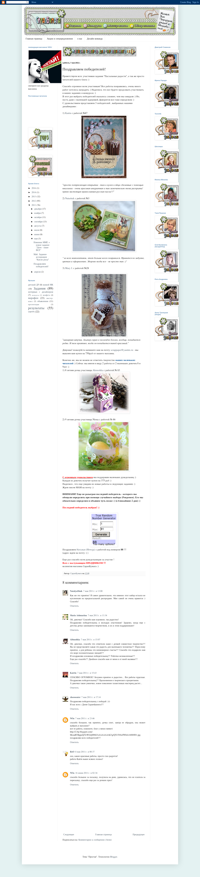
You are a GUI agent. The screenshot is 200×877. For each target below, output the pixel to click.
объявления (42, 301)
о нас (79, 38)
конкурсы (35, 295)
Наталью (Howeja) (86, 549)
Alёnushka (75, 639)
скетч (31, 311)
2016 (34, 188)
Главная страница (34, 38)
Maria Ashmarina (78, 615)
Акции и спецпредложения (60, 38)
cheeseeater (75, 697)
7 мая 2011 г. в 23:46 (85, 718)
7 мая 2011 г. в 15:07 (90, 639)
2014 (34, 192)
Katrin (68, 113)
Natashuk (69, 198)
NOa (72, 718)
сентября (38, 221)
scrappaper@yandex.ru (122, 349)
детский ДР (33, 284)
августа (38, 225)
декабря (38, 208)
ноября (37, 212)
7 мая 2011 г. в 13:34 (97, 615)
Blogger (113, 856)
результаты (36, 307)
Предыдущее (139, 834)
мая (36, 238)
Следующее (68, 834)
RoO (72, 751)
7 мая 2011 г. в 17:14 (91, 697)
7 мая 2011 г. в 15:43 (87, 672)
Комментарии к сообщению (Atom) (95, 839)
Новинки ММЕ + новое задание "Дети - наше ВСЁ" (42, 246)
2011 (34, 205)
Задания (39, 288)
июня (37, 234)
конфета (46, 295)
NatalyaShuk (76, 591)
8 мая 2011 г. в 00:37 (85, 751)
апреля (37, 271)
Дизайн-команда (94, 38)
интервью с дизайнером (40, 291)
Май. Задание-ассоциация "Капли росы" (41, 257)
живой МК (48, 284)
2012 (34, 200)
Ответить (74, 605)
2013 (34, 196)
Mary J (68, 268)
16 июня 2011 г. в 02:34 (86, 772)
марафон (33, 298)
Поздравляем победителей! (41, 265)
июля (37, 229)
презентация (33, 304)
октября (38, 217)
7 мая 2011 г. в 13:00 (92, 590)
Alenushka (98, 370)
